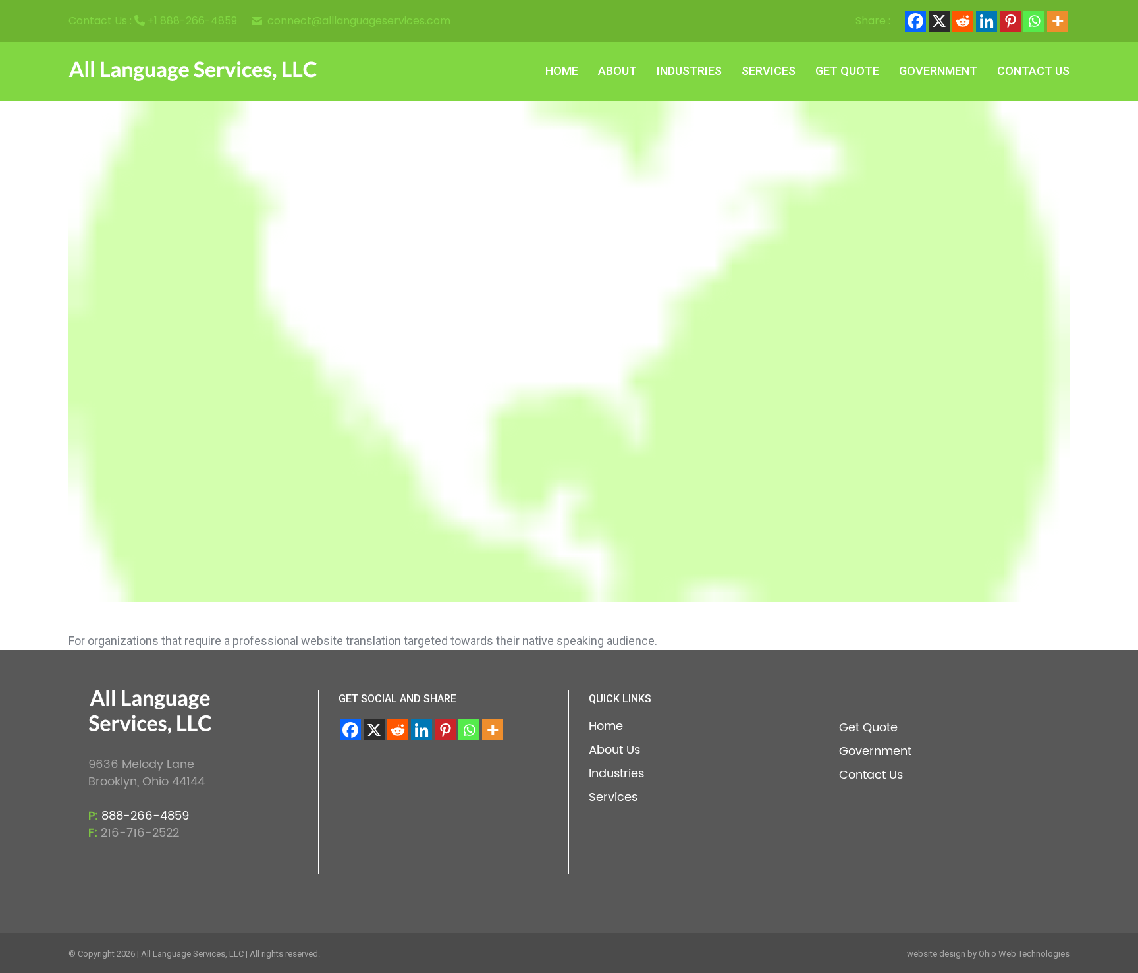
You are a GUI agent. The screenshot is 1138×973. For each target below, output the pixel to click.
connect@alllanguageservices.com (358, 21)
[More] (1057, 21)
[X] (939, 21)
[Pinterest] (1010, 21)
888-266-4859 (145, 815)
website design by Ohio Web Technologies (988, 954)
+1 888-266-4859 (192, 20)
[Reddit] (962, 21)
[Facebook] (915, 21)
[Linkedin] (986, 21)
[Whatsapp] (1033, 21)
